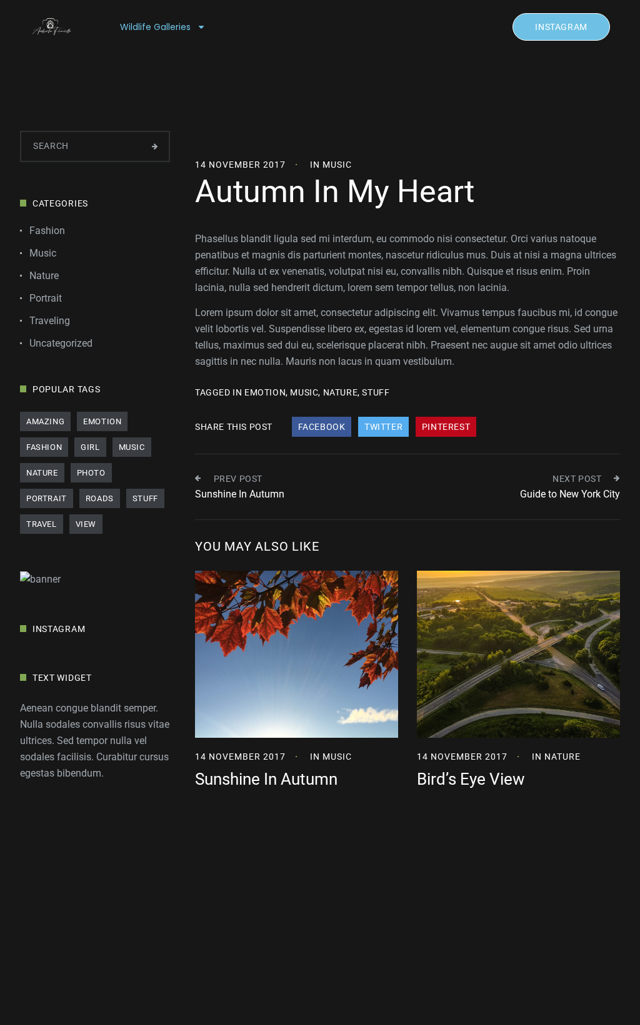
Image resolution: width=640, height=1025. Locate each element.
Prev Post (238, 479)
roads (100, 498)
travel (41, 524)
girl (90, 447)
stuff (375, 392)
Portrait (45, 298)
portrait (46, 498)
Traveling (49, 321)
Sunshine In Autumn (239, 494)
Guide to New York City (570, 494)
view (86, 524)
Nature (562, 757)
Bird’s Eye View (471, 779)
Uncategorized (60, 343)
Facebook (322, 427)
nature (340, 392)
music (304, 392)
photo (91, 472)
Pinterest (446, 427)
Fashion (47, 231)
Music (337, 165)
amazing (45, 421)
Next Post (576, 479)
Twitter (383, 427)
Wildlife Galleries (155, 27)
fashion (44, 447)
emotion (265, 392)
